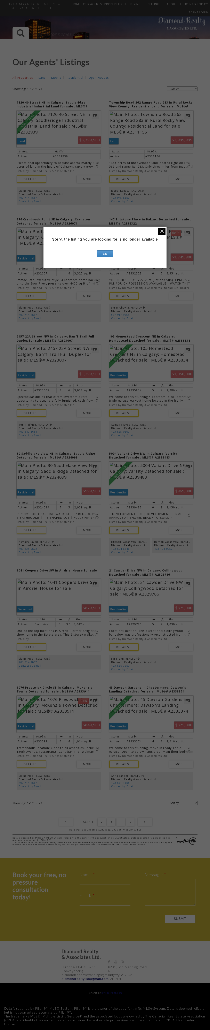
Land (42, 77)
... (121, 822)
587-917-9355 (120, 315)
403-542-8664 (28, 431)
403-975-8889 (120, 197)
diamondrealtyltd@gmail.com (85, 978)
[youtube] (117, 962)
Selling (153, 4)
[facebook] (111, 962)
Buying (135, 4)
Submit (180, 919)
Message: (154, 874)
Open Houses (99, 77)
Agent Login (198, 12)
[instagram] (124, 962)
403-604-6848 (120, 549)
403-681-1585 (120, 783)
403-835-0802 (120, 431)
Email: (86, 895)
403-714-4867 (28, 197)
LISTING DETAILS (31, 179)
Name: (86, 874)
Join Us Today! (196, 4)
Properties (113, 4)
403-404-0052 (163, 549)
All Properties (23, 77)
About (172, 4)
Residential (75, 77)
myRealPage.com (112, 992)
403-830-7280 (120, 665)
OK (105, 254)
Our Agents (92, 4)
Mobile (56, 77)
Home (76, 4)
